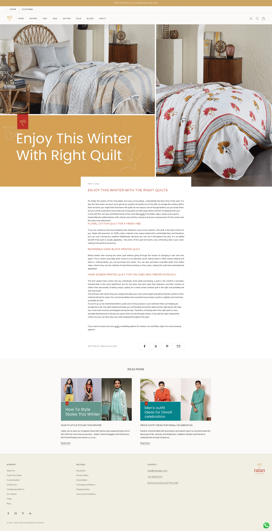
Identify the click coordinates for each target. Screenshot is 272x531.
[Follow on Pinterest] (23, 513)
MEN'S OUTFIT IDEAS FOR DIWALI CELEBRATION (166, 425)
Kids (55, 19)
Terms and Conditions (86, 494)
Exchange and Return (85, 485)
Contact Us (12, 485)
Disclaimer (81, 470)
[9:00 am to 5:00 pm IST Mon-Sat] (162, 483)
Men (45, 19)
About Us (11, 470)
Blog (9, 503)
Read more (66, 443)
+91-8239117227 (154, 477)
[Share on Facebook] (144, 346)
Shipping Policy (83, 489)
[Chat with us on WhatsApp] (266, 525)
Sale (78, 19)
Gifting (67, 19)
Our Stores (12, 494)
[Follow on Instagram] (15, 513)
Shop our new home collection (136, 3)
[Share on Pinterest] (167, 346)
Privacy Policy (82, 475)
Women (33, 19)
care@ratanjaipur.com (157, 470)
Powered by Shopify (35, 523)
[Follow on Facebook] (8, 513)
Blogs (90, 19)
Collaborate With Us (15, 489)
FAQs (9, 499)
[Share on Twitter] (155, 346)
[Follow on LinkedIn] (30, 513)
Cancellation (81, 480)
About (102, 19)
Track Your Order (14, 475)
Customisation (13, 480)
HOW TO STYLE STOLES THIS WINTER (81, 425)
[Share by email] (178, 346)
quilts (142, 214)
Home (21, 19)
